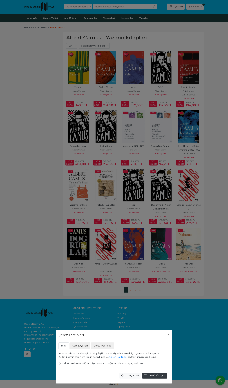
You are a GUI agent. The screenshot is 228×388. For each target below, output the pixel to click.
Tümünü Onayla (154, 375)
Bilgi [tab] (63, 345)
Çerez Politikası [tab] (102, 345)
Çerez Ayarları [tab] (80, 345)
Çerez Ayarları (130, 375)
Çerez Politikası (118, 357)
